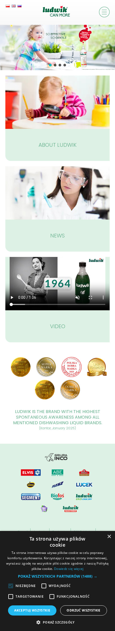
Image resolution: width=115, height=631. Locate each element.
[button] (50, 65)
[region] (57, 47)
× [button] (109, 537)
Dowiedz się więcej (68, 568)
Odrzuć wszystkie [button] (83, 610)
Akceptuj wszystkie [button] (32, 610)
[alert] (57, 581)
